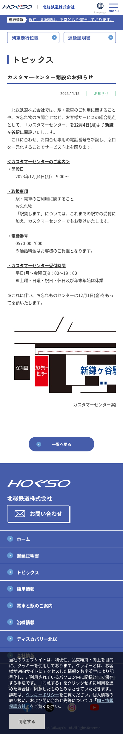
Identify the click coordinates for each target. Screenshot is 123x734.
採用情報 (26, 589)
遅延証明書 (28, 555)
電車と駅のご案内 (35, 605)
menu (113, 9)
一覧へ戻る (61, 444)
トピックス (28, 572)
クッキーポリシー (42, 694)
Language (100, 8)
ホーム (23, 539)
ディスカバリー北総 (37, 639)
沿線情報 (26, 622)
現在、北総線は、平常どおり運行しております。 (71, 19)
